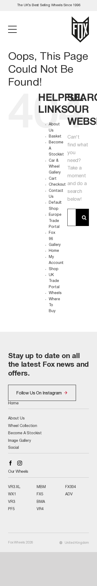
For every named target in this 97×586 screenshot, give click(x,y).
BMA (41, 502)
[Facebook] (10, 463)
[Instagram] (19, 463)
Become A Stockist (25, 433)
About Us (16, 418)
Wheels (55, 293)
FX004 (70, 487)
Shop (53, 269)
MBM (41, 487)
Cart (52, 179)
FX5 (40, 494)
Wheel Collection (22, 426)
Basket (55, 136)
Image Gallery (19, 441)
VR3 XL (14, 487)
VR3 (11, 502)
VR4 (40, 509)
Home (54, 251)
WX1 (12, 494)
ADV (68, 494)
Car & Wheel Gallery (55, 167)
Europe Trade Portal (55, 221)
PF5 (11, 509)
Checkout (57, 184)
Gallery (55, 245)
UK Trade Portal (54, 281)
